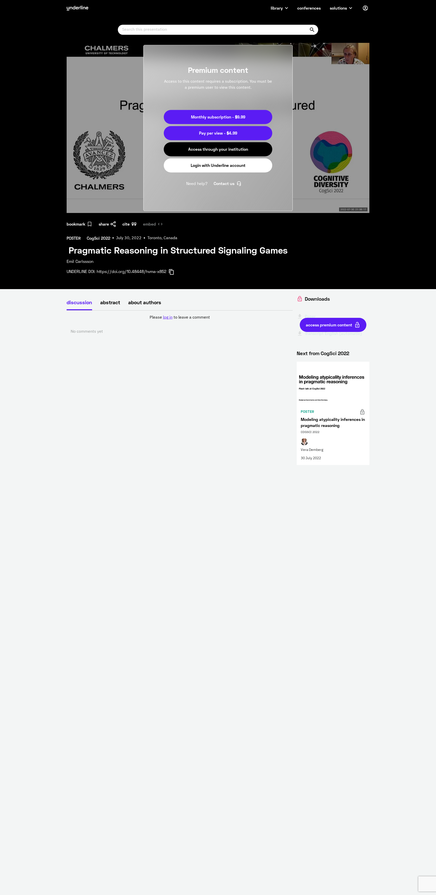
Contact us (224, 183)
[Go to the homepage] (77, 8)
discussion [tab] (79, 302)
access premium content (329, 324)
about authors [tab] (144, 302)
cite (126, 224)
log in (168, 318)
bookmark (76, 224)
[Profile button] (365, 8)
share (104, 224)
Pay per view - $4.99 (218, 133)
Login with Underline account (218, 165)
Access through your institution (218, 149)
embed (149, 224)
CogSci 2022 (335, 353)
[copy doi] (174, 272)
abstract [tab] (110, 302)
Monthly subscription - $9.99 (218, 116)
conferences (309, 8)
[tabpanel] (180, 325)
